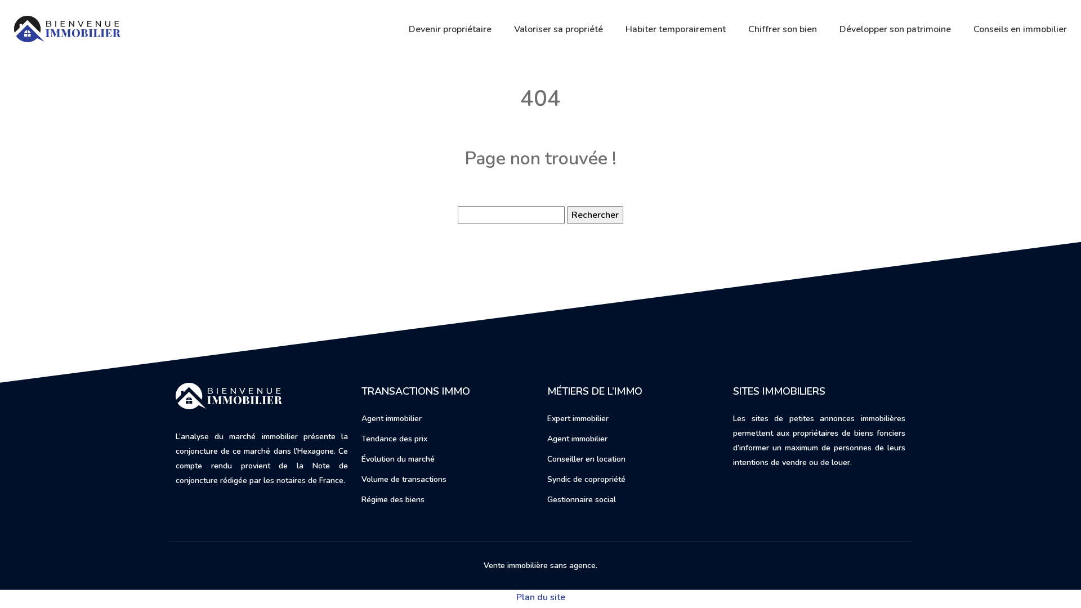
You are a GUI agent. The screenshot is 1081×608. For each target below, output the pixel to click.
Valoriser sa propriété (558, 29)
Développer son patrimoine (895, 29)
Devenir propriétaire (450, 29)
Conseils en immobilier (1020, 29)
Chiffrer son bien (782, 29)
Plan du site (540, 597)
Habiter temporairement (676, 29)
